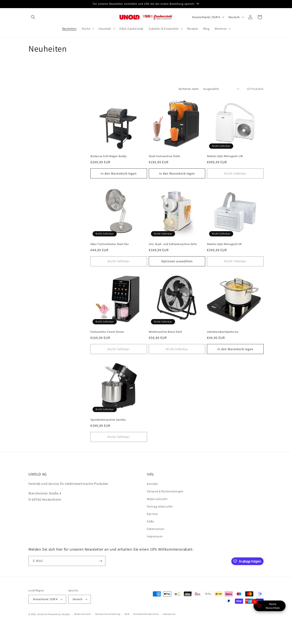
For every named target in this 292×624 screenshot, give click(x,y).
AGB (127, 613)
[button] (33, 17)
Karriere (152, 514)
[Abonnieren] (100, 561)
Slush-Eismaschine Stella (164, 156)
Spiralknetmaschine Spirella (108, 419)
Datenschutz (155, 529)
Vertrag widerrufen (160, 506)
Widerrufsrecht (157, 499)
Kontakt (152, 484)
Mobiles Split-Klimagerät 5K (224, 244)
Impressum (154, 536)
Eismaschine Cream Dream (107, 332)
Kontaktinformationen (146, 613)
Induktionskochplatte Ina (222, 332)
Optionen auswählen (177, 261)
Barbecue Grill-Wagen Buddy (108, 156)
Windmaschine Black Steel (165, 332)
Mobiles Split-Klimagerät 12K (225, 156)
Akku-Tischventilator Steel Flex (109, 244)
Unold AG (42, 614)
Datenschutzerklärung (108, 613)
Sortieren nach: (188, 89)
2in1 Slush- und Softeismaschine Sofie (173, 244)
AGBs (150, 521)
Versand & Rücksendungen (165, 491)
